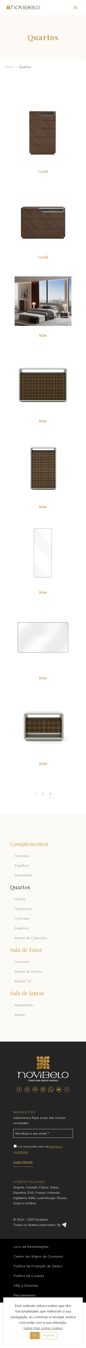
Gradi (43, 171)
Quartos (20, 887)
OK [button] (35, 1335)
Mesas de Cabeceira (31, 938)
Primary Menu (75, 7)
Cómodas (22, 918)
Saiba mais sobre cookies (43, 1328)
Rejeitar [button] (49, 1335)
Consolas (22, 855)
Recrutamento (25, 1295)
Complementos (29, 843)
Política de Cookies (29, 1276)
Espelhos (22, 865)
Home (9, 67)
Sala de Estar (26, 949)
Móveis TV (23, 981)
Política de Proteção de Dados (38, 1266)
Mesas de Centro (28, 971)
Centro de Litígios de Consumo (38, 1256)
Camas (20, 899)
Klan (43, 335)
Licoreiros (22, 961)
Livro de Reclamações (31, 1247)
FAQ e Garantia (26, 1286)
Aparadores (24, 1005)
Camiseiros (23, 908)
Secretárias (23, 875)
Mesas (20, 1014)
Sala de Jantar (27, 993)
